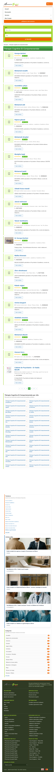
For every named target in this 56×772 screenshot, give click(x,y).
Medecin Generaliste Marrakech (11, 525)
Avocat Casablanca (8, 500)
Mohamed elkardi (21, 335)
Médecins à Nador (33, 735)
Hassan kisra (19, 352)
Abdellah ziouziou (21, 318)
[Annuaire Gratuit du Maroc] (28, 4)
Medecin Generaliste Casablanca (12, 521)
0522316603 (19, 259)
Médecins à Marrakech (34, 723)
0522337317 (45, 290)
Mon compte (7, 702)
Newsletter (6, 710)
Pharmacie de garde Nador (11, 759)
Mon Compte (8, 18)
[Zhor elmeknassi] (9, 273)
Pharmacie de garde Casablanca (12, 740)
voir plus (7, 532)
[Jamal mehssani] (9, 204)
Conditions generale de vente (35, 704)
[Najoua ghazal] (9, 122)
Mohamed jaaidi (20, 171)
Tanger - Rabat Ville (33, 744)
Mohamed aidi (20, 105)
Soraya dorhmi (20, 53)
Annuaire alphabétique (9, 692)
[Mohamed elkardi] (9, 337)
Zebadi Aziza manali (22, 189)
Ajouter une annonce (9, 696)
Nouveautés (8, 12)
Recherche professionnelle (10, 694)
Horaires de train (32, 694)
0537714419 (19, 92)
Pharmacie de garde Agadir (11, 751)
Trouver (28, 39)
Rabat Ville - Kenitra (34, 755)
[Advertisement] (28, 483)
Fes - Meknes (32, 746)
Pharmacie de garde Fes (10, 749)
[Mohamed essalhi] (9, 73)
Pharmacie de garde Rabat (11, 742)
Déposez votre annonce (29, 21)
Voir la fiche (18, 65)
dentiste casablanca (9, 729)
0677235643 (19, 375)
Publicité (6, 708)
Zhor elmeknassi (21, 270)
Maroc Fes (7, 517)
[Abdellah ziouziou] (9, 320)
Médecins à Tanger (33, 725)
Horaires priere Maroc (34, 692)
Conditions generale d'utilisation (36, 702)
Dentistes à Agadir (33, 729)
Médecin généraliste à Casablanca (37, 717)
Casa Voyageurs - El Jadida (35, 757)
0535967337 (19, 227)
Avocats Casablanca (9, 502)
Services (7, 15)
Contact (6, 706)
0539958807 (42, 73)
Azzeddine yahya (21, 86)
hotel (6, 731)
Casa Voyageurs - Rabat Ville (36, 740)
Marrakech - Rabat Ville (34, 751)
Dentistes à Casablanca (34, 727)
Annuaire (6, 44)
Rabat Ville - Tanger (33, 749)
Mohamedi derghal (21, 137)
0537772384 (41, 273)
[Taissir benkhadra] (9, 223)
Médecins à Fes (33, 731)
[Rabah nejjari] (9, 287)
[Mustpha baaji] (9, 156)
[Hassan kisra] (9, 354)
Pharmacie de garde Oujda (11, 753)
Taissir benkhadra (21, 221)
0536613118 (45, 107)
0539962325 (45, 305)
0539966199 (44, 176)
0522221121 (19, 126)
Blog (5, 704)
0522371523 (19, 59)
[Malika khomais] (9, 258)
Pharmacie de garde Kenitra (11, 755)
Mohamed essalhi (21, 71)
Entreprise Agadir (8, 513)
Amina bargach (20, 303)
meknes (6, 735)
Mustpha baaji (20, 154)
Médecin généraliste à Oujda (36, 733)
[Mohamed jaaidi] (9, 173)
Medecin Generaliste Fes (9, 523)
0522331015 (19, 341)
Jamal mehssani (21, 202)
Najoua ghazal (20, 120)
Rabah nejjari (19, 285)
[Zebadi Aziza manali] (9, 191)
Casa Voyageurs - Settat (35, 759)
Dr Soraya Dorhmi (21, 238)
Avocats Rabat (8, 506)
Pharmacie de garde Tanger (11, 746)
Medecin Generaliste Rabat (11, 733)
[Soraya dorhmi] (9, 55)
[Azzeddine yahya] (9, 88)
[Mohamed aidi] (9, 107)
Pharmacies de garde (34, 696)
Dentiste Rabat (8, 511)
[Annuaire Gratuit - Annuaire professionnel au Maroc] (15, 684)
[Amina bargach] (9, 305)
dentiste (6, 723)
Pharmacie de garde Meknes (11, 757)
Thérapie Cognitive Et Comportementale (18, 44)
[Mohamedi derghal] (9, 139)
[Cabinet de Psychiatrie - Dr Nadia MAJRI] (9, 370)
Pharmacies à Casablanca (35, 721)
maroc (6, 717)
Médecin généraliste (10, 530)
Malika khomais (20, 255)
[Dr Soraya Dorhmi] (9, 240)
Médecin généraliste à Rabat (36, 719)
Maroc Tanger (7, 519)
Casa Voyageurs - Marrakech (36, 742)
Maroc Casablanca (9, 515)
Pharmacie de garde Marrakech (12, 744)
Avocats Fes (7, 504)
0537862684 (37, 356)
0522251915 (19, 244)
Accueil (7, 9)
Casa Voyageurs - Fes (34, 753)
